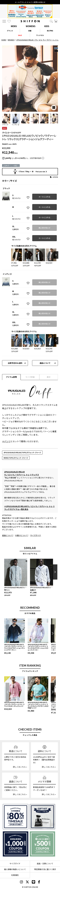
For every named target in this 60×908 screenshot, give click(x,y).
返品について (45, 363)
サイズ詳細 (29, 377)
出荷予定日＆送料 (15, 363)
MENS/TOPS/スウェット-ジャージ (16, 458)
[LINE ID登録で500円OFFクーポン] (42, 844)
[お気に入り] (9, 21)
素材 (48, 377)
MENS (14, 26)
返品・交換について (45, 863)
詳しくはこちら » (20, 767)
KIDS (46, 26)
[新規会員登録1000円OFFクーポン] (15, 844)
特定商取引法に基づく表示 (45, 869)
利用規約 (15, 875)
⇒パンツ (6, 441)
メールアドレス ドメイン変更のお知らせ (30, 2)
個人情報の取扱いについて (15, 869)
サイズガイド (35, 535)
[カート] (56, 21)
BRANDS (11, 40)
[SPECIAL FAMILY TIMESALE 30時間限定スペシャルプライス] (15, 816)
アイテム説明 (11, 377)
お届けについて (21, 535)
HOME (3, 40)
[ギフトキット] (42, 816)
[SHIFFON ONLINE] (30, 21)
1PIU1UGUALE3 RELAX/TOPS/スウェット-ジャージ (22, 452)
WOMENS (30, 26)
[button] (55, 79)
